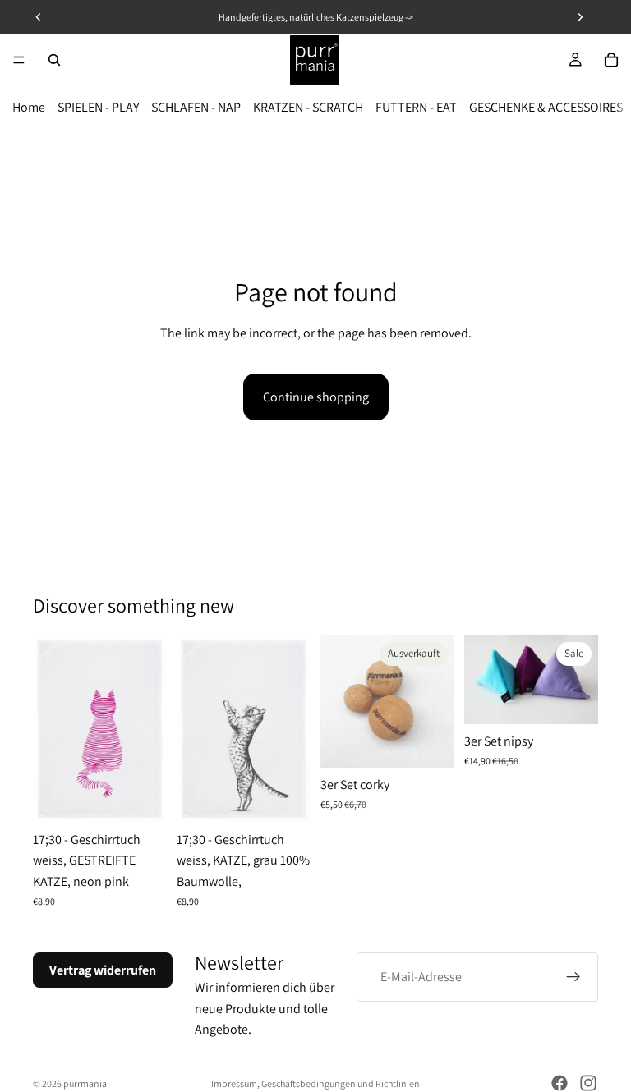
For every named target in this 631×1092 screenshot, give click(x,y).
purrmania (85, 1083)
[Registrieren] (573, 977)
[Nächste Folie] (580, 680)
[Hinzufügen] (141, 797)
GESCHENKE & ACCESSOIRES (546, 107)
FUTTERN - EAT (416, 107)
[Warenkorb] (611, 60)
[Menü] (19, 60)
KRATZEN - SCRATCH (308, 107)
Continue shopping (316, 397)
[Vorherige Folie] (482, 680)
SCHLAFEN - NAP (196, 107)
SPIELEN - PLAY (98, 107)
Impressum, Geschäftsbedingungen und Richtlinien (315, 1083)
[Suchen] (54, 60)
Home (28, 107)
